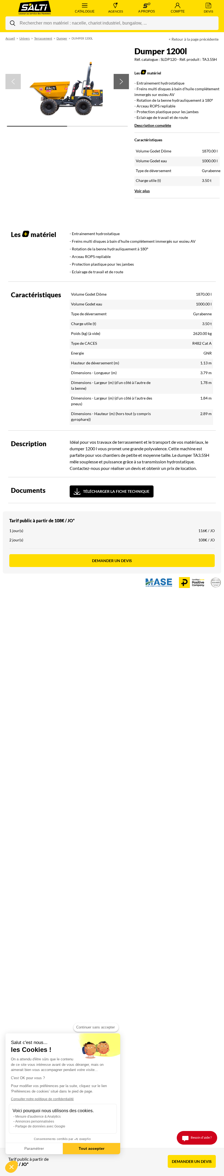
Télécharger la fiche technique (116, 491)
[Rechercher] (12, 23)
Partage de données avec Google (40, 1126)
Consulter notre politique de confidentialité (42, 1099)
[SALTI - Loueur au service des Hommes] (34, 8)
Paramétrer (34, 1148)
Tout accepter (91, 1148)
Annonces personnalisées (34, 1121)
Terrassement (43, 38)
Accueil (10, 38)
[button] (13, 81)
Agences (115, 11)
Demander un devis (112, 560)
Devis (208, 11)
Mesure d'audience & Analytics (38, 1116)
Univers (24, 38)
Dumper (62, 38)
